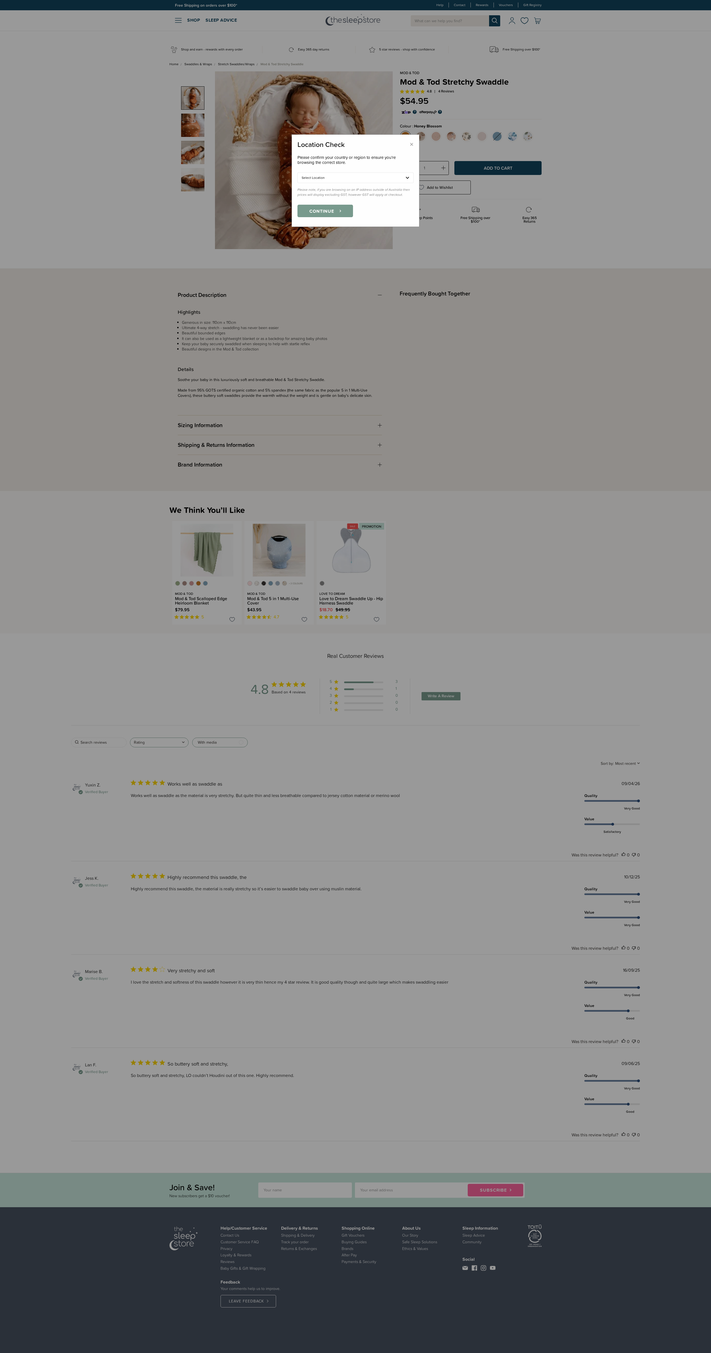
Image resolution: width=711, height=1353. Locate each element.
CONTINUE (321, 211)
